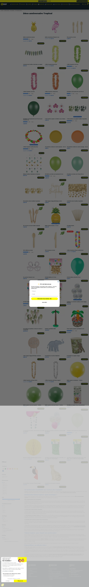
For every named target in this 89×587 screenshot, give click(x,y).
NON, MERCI (44, 302)
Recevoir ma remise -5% (44, 298)
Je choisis (7, 580)
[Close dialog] (58, 281)
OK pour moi (20, 580)
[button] (2, 584)
